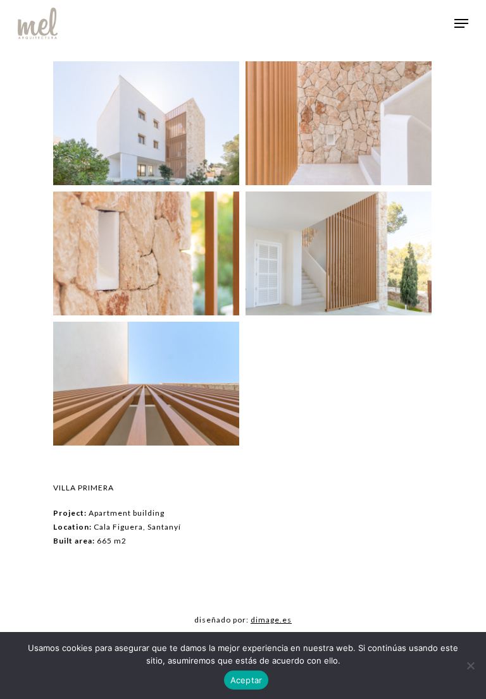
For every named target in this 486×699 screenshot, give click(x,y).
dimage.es (271, 619)
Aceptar (246, 680)
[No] (470, 665)
